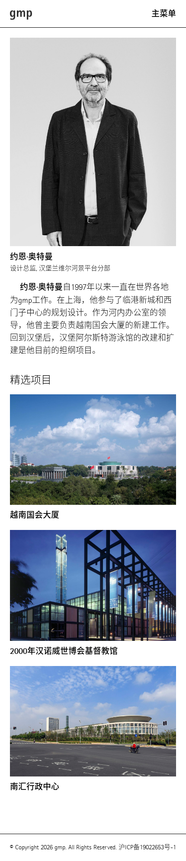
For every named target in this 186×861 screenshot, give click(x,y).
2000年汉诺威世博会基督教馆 (64, 651)
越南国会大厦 (34, 515)
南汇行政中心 (34, 787)
